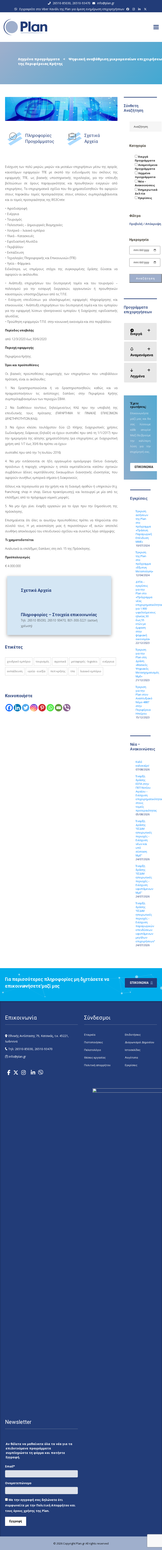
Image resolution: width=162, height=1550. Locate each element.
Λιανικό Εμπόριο (90, 671)
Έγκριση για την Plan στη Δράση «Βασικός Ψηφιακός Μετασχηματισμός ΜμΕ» (143, 663)
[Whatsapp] (50, 707)
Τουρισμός (42, 661)
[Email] (58, 707)
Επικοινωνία (144, 467)
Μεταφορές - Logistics (84, 661)
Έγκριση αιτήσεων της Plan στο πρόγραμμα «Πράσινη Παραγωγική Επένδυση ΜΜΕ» (143, 526)
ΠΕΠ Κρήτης (57, 671)
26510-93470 (81, 3)
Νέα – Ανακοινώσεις (145, 183)
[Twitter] (25, 707)
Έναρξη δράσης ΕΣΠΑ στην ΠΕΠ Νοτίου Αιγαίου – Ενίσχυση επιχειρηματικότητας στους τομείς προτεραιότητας (143, 793)
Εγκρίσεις (145, 198)
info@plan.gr (105, 3)
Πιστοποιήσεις (93, 1042)
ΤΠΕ (72, 671)
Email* (10, 1466)
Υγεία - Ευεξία (36, 671)
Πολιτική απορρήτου (97, 1065)
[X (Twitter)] (146, 9)
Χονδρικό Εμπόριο (19, 661)
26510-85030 (62, 3)
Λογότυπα (131, 1057)
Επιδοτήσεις (133, 1034)
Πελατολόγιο (92, 1050)
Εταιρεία (89, 1034)
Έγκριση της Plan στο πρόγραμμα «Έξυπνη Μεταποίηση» (143, 561)
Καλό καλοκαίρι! (142, 763)
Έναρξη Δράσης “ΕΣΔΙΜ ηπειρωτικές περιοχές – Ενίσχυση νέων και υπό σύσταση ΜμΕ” (143, 838)
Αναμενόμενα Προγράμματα (146, 167)
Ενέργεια (108, 661)
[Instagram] (134, 9)
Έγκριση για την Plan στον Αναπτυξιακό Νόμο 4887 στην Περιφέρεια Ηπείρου (143, 700)
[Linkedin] (17, 707)
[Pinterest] (42, 707)
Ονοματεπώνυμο (18, 1483)
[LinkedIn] (140, 9)
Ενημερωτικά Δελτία (146, 191)
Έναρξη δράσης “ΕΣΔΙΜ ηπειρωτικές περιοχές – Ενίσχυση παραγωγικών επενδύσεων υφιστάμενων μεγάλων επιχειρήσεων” (143, 922)
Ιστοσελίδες (132, 1050)
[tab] (140, 331)
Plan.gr (80, 1543)
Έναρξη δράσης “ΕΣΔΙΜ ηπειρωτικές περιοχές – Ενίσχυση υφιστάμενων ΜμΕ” (143, 879)
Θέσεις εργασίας (95, 1057)
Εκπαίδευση (15, 671)
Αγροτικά (60, 661)
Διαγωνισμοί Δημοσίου (139, 1042)
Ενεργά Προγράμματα (145, 158)
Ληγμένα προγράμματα (145, 175)
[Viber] (66, 707)
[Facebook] (128, 9)
